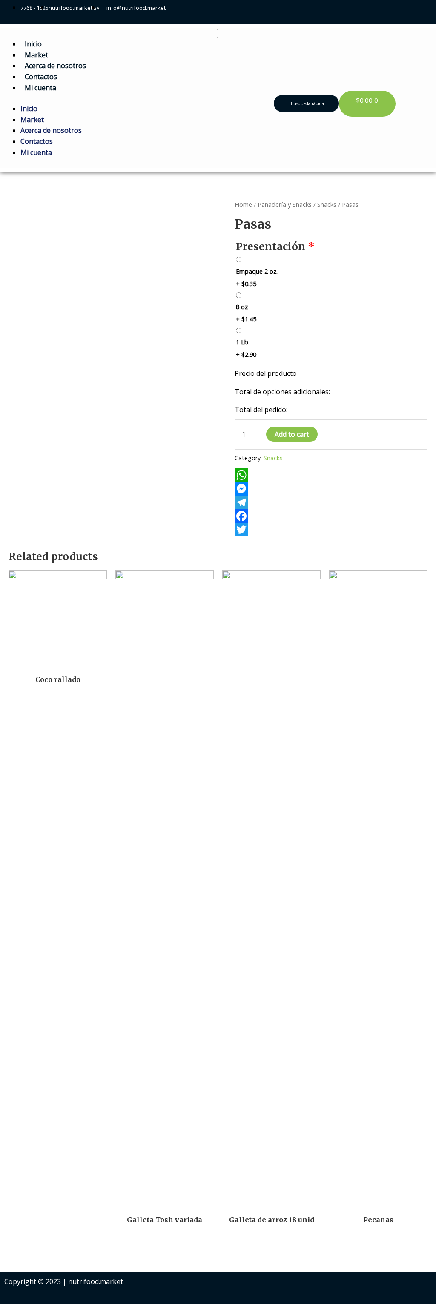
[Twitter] (331, 529)
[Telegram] (331, 502)
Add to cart (292, 434)
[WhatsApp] (331, 475)
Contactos (41, 76)
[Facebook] (331, 516)
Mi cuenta (40, 87)
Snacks (326, 204)
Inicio (33, 44)
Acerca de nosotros (55, 65)
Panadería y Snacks (285, 204)
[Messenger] (331, 489)
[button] (306, 103)
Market (36, 55)
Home (243, 204)
